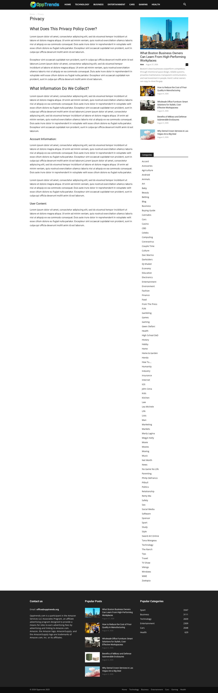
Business (98, 4)
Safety (145, 500)
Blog (144, 201)
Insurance (147, 375)
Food (144, 299)
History (145, 339)
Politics (145, 486)
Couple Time (148, 246)
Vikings (145, 567)
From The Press (149, 304)
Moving (145, 451)
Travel (145, 558)
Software (146, 513)
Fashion (146, 290)
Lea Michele (148, 406)
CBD (144, 228)
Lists (144, 415)
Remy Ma (146, 495)
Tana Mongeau (149, 540)
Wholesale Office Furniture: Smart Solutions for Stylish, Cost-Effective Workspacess (172, 104)
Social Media (148, 509)
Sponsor (146, 518)
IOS (143, 384)
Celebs (145, 232)
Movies (145, 446)
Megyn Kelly (148, 437)
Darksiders (147, 259)
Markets (146, 429)
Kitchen (145, 397)
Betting (145, 197)
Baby (144, 188)
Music (145, 455)
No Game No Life (150, 469)
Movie (145, 442)
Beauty (145, 192)
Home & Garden (150, 353)
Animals (146, 179)
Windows (146, 571)
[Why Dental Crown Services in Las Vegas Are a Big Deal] (147, 134)
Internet (146, 379)
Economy (146, 268)
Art (143, 183)
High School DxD (150, 335)
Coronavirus (148, 241)
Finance (146, 295)
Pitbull (145, 482)
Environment (148, 286)
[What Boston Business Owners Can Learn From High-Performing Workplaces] (164, 33)
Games (145, 317)
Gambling (147, 313)
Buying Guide (148, 210)
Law (144, 402)
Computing (147, 237)
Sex (143, 504)
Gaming (143, 4)
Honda (145, 357)
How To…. (146, 362)
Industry (146, 371)
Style (144, 531)
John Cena (147, 388)
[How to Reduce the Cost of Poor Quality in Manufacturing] (147, 91)
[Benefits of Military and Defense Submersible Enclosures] (147, 120)
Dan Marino (148, 255)
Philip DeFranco (149, 478)
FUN (144, 308)
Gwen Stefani (148, 326)
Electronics (147, 277)
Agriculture (147, 170)
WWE (144, 576)
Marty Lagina (148, 433)
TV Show (146, 562)
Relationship (148, 491)
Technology (82, 4)
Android (146, 174)
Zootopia (146, 580)
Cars (132, 4)
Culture (145, 250)
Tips (144, 553)
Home (68, 4)
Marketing (147, 424)
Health (156, 4)
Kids (144, 393)
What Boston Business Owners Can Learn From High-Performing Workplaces (163, 56)
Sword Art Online (150, 536)
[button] (184, 4)
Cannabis (146, 214)
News (144, 464)
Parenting (147, 473)
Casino (145, 223)
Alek (142, 64)
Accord (145, 161)
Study (145, 527)
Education (147, 272)
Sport (144, 522)
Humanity (147, 366)
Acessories (147, 165)
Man (144, 420)
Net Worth (147, 460)
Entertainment (116, 4)
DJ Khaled (147, 264)
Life (143, 411)
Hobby (145, 344)
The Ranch (147, 549)
